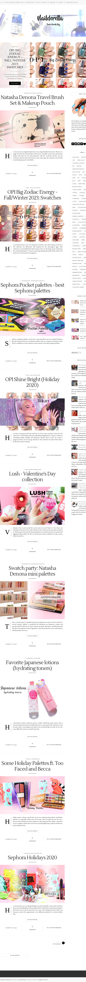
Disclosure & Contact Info (15, 2)
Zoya (73, 180)
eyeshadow (26, 280)
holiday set (38, 853)
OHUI (73, 178)
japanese (37, 658)
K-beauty (61, 2)
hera (73, 222)
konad (74, 234)
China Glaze (80, 160)
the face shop (76, 278)
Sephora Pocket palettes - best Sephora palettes (15, 57)
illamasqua (76, 225)
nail (27, 187)
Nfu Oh (74, 175)
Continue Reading (32, 165)
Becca (29, 759)
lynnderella (76, 245)
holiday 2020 (28, 853)
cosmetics (30, 658)
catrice (74, 192)
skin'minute (76, 275)
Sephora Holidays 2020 (32, 858)
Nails (38, 2)
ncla (73, 251)
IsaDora (79, 166)
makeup (27, 93)
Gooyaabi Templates (31, 979)
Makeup (44, 2)
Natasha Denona (36, 93)
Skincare (52, 2)
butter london (77, 186)
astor (74, 183)
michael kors (76, 248)
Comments (32, 173)
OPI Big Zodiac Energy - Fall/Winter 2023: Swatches (32, 195)
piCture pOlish (76, 257)
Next (36, 83)
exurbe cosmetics (77, 216)
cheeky (74, 195)
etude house (76, 213)
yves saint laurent (78, 287)
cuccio (74, 201)
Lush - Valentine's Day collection (32, 477)
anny (79, 180)
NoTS (80, 175)
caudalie (82, 192)
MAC (83, 172)
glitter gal (75, 219)
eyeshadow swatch (38, 280)
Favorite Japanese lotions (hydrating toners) (32, 665)
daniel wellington (78, 204)
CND (73, 160)
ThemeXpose (14, 979)
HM (73, 166)
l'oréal (74, 237)
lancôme (82, 237)
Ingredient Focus (72, 2)
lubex (83, 240)
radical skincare (77, 260)
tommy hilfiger (77, 281)
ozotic (74, 254)
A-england (75, 157)
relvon (74, 266)
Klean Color (76, 172)
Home (1, 2)
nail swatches (35, 187)
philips (81, 254)
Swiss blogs (30, 2)
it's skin (74, 228)
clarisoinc (75, 198)
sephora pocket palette (15, 46)
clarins (81, 195)
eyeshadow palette (37, 564)
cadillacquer (76, 189)
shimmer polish (77, 272)
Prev (36, 79)
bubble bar (37, 469)
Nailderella (58, 173)
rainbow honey (77, 263)
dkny (74, 207)
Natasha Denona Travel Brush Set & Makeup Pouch (32, 100)
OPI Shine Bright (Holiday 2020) (32, 382)
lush (82, 243)
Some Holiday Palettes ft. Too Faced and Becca (32, 766)
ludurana (75, 243)
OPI (78, 178)
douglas (75, 210)
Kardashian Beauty (78, 169)
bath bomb (29, 469)
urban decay (76, 284)
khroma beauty (77, 231)
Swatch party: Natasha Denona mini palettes (32, 571)
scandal (75, 269)
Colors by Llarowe (78, 163)
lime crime (75, 240)
